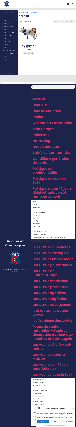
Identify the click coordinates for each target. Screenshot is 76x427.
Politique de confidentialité (59, 425)
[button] (73, 408)
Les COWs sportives (6, 41)
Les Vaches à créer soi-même (9, 63)
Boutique (40, 105)
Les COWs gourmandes (7, 29)
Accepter (42, 421)
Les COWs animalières (7, 20)
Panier (38, 117)
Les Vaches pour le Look (7, 73)
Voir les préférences (67, 421)
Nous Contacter (46, 146)
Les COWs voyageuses (7, 47)
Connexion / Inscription (52, 123)
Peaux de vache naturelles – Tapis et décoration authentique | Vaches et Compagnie (9, 58)
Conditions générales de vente (51, 160)
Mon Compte (44, 128)
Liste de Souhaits (47, 111)
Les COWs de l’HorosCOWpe (8, 32)
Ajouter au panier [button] (28, 53)
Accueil (21, 12)
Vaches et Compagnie (15, 243)
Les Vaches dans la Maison (8, 66)
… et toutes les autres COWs (8, 50)
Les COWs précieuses (7, 38)
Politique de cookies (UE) (49, 180)
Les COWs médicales (7, 35)
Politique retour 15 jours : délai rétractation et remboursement (53, 192)
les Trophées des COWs (7, 53)
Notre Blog (41, 140)
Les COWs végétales (7, 44)
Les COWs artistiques (7, 23)
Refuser (55, 421)
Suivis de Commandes (52, 152)
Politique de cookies (49, 425)
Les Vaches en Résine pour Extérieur (8, 69)
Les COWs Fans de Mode (7, 26)
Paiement (41, 134)
